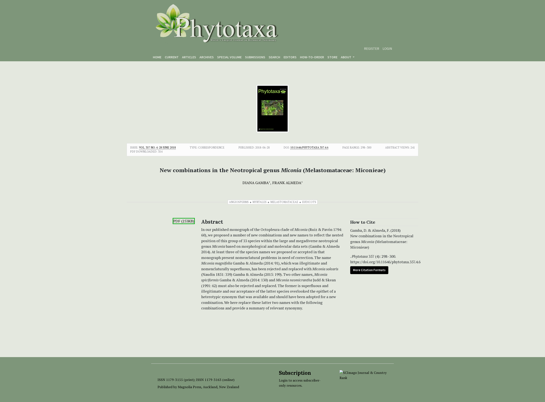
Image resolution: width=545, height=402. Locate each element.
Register (371, 48)
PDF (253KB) (183, 221)
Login (387, 48)
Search (274, 57)
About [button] (346, 57)
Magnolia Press (189, 387)
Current (172, 57)
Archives (206, 57)
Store (332, 57)
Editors (290, 57)
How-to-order (312, 57)
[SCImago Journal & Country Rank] (363, 374)
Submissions (255, 57)
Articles (189, 57)
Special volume (229, 57)
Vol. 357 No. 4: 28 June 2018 (157, 147)
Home (157, 57)
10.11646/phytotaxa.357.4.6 (309, 147)
